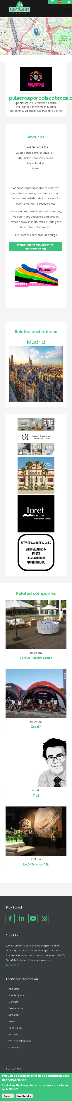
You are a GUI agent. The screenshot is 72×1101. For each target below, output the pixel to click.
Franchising (15, 1047)
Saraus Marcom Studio (36, 658)
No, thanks (24, 1095)
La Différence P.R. (36, 864)
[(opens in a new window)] (36, 454)
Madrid (36, 342)
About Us (13, 989)
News (11, 1021)
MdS (36, 795)
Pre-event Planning (20, 1041)
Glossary (13, 1034)
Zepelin (36, 726)
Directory (13, 1015)
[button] (36, 32)
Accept (8, 1095)
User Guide (15, 1028)
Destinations (15, 1008)
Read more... (13, 965)
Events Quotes (17, 995)
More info (12, 1089)
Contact (13, 1002)
